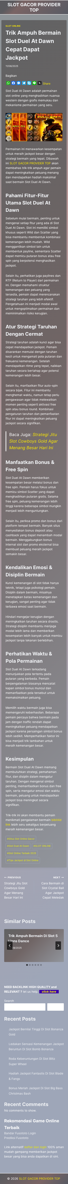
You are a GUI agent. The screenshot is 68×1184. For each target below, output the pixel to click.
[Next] (58, 945)
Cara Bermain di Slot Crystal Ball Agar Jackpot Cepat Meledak (52, 887)
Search (9, 1001)
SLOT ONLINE (13, 26)
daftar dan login (35, 1147)
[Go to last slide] (10, 945)
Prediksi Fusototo (16, 1138)
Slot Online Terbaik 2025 (21, 853)
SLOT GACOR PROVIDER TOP (40, 1178)
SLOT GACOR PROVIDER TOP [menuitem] (30, 163)
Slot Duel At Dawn (18, 846)
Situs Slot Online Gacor (21, 838)
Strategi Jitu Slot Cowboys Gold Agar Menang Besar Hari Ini (33, 441)
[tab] (27, 965)
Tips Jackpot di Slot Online (22, 860)
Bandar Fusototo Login (20, 1133)
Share (46, 83)
